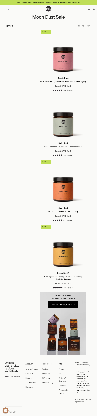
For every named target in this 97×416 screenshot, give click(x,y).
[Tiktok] (14, 412)
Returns (28, 378)
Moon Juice (84, 399)
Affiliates (46, 378)
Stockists (46, 373)
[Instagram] (10, 412)
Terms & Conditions (81, 362)
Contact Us (63, 369)
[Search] (7, 8)
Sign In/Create (31, 369)
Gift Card (29, 373)
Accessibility (47, 382)
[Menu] (2, 8)
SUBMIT (17, 377)
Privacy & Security (83, 365)
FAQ (60, 373)
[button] (89, 25)
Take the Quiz (31, 382)
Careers (62, 385)
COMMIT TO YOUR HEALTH (63, 304)
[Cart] (94, 8)
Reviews (45, 369)
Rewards (29, 387)
